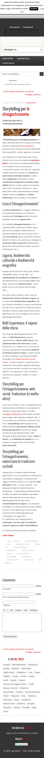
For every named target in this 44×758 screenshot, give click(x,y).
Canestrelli (15, 668)
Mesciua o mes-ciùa (10, 688)
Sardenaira (21, 703)
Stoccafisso (7, 707)
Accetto (34, 8)
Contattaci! (28, 27)
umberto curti (12, 559)
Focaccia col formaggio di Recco (14, 684)
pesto (9, 553)
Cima (30, 672)
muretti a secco (27, 550)
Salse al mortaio (9, 703)
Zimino (5, 711)
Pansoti (6, 696)
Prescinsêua (7, 700)
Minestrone (24, 688)
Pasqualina (15, 696)
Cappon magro (8, 672)
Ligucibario (13, 80)
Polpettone (32, 696)
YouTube (35, 33)
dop (8, 544)
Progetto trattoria (32, 94)
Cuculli (5, 680)
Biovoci (16, 541)
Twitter (15, 33)
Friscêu (31, 684)
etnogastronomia (23, 544)
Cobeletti (6, 676)
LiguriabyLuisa (23, 58)
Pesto (23, 696)
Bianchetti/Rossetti (19, 664)
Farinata (13, 680)
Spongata (30, 703)
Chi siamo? (15, 27)
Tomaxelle (26, 707)
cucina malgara (31, 541)
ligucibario (11, 550)
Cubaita (31, 676)
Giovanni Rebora (20, 547)
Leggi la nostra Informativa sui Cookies (22, 733)
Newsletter (28, 33)
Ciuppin (37, 672)
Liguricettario (7, 58)
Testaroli (17, 707)
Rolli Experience (27, 146)
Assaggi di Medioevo (12, 414)
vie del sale (28, 559)
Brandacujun (33, 664)
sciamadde (11, 556)
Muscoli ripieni (8, 692)
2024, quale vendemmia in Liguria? (19, 91)
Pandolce (19, 692)
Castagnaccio (21, 672)
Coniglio (15, 676)
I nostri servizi (8, 63)
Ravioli (16, 700)
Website (6, 605)
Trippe (34, 707)
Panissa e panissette (32, 692)
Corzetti (23, 676)
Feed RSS (22, 33)
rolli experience (23, 553)
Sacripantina (25, 700)
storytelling (26, 556)
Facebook (9, 33)
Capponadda (26, 668)
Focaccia (22, 680)
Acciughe (6, 664)
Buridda (6, 668)
